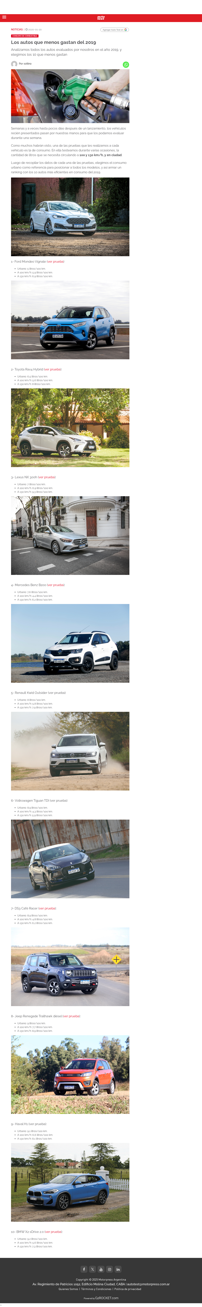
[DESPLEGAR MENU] (4, 17)
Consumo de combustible (24, 36)
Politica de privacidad (127, 1289)
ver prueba (55, 261)
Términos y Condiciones (96, 1289)
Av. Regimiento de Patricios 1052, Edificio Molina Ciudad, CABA (79, 1284)
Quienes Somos (68, 1289)
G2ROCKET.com (106, 1298)
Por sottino (25, 63)
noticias (17, 29)
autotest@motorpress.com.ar (148, 1284)
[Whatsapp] (126, 65)
